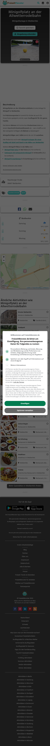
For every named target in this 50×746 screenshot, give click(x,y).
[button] (25, 365)
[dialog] (25, 373)
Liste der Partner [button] (18, 382)
